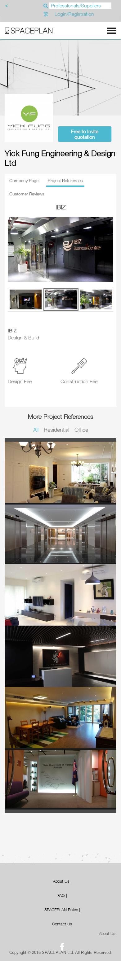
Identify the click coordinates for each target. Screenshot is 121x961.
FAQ (61, 895)
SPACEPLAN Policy (61, 909)
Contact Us (62, 923)
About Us (61, 881)
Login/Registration (74, 14)
